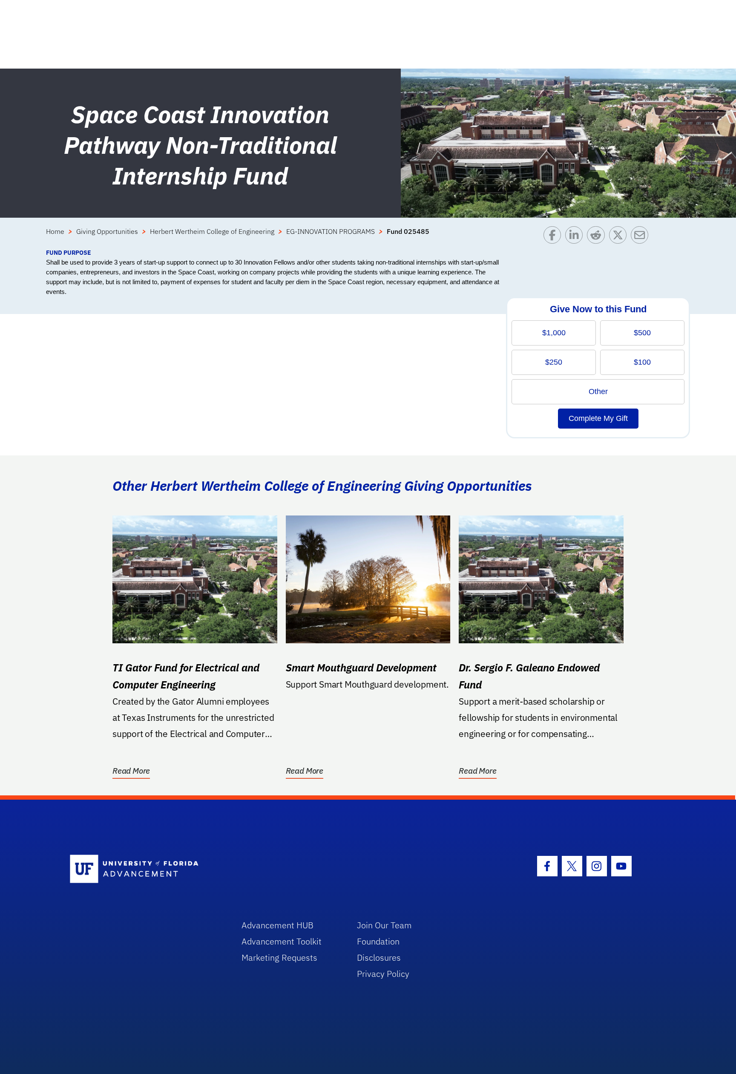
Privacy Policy (383, 973)
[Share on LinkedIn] (576, 237)
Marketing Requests (279, 957)
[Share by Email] (642, 237)
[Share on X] (620, 237)
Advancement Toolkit (282, 941)
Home (55, 231)
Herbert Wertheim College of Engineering (212, 231)
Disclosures (379, 957)
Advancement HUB (277, 925)
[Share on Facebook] (554, 237)
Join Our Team (384, 925)
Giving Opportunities (107, 231)
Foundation (378, 941)
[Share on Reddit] (598, 237)
